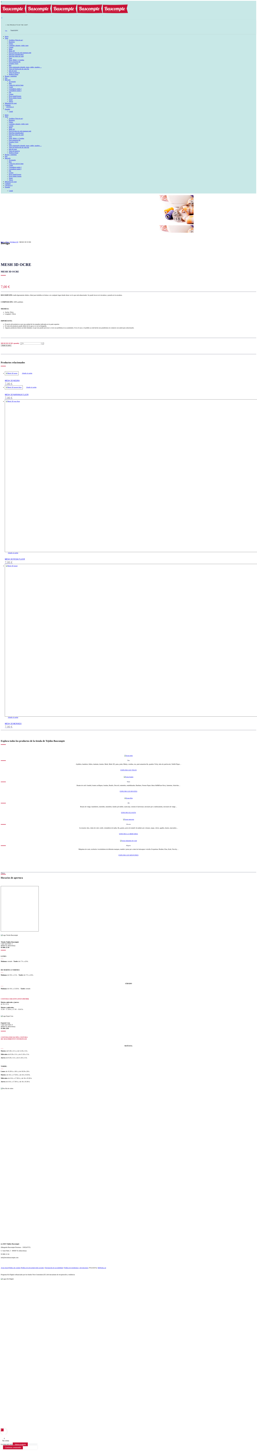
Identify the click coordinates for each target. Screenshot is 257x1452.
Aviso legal (4, 1268)
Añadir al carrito (6, 345)
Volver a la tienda (20, 1444)
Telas (7, 242)
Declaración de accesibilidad (54, 1268)
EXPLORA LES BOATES (128, 791)
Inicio (2, 242)
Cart (6, 30)
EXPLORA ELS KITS (128, 812)
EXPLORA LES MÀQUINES (128, 855)
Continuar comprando (13, 1447)
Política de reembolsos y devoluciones (76, 1268)
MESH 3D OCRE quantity (10, 343)
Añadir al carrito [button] (27, 373)
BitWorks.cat (102, 1268)
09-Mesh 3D (14, 242)
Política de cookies (14, 1268)
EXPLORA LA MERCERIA (128, 834)
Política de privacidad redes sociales (32, 1268)
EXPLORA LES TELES (128, 770)
